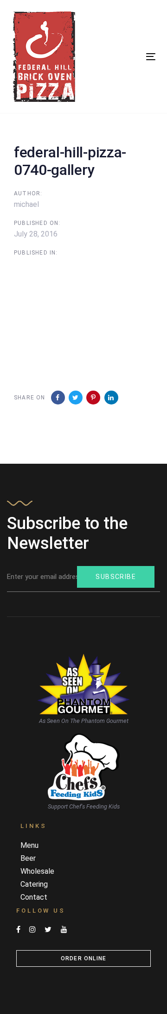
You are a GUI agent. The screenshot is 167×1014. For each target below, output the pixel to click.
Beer (28, 858)
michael (26, 204)
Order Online (83, 958)
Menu (29, 845)
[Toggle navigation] (131, 56)
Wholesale (37, 871)
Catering (34, 884)
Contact (33, 897)
